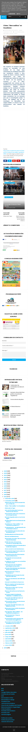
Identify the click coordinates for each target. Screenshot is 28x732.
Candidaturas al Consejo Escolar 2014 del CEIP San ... (14, 575)
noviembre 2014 (10, 501)
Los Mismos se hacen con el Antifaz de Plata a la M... (15, 562)
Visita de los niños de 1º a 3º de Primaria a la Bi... (14, 588)
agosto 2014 (9, 630)
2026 (5, 471)
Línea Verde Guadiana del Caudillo (11, 705)
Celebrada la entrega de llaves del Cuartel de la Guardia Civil (13, 190)
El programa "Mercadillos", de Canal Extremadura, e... (14, 612)
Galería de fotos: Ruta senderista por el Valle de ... (15, 503)
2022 (5, 479)
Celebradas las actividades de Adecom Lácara (17, 386)
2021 (5, 482)
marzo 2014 (8, 641)
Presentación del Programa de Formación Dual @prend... (14, 619)
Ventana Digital (6, 714)
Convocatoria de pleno (17, 399)
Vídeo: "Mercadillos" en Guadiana (15, 506)
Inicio (3, 16)
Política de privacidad (7, 720)
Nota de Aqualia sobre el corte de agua (15, 517)
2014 (5, 496)
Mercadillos (6, 33)
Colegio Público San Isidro (9, 692)
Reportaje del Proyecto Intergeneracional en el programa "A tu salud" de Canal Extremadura (14, 175)
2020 (5, 484)
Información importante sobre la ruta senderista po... (15, 551)
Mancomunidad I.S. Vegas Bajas (10, 707)
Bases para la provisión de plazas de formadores (15, 609)
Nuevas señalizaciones (12, 536)
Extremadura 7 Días (7, 698)
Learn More (11, 13)
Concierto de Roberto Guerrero (14, 582)
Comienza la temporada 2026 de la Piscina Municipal (17, 415)
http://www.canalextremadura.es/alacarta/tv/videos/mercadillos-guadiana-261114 (13, 152)
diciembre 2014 (9, 498)
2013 (5, 648)
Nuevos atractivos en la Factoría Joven (14, 591)
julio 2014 (8, 632)
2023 (5, 477)
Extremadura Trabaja (7, 699)
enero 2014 (8, 645)
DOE (2, 696)
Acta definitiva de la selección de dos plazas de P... (15, 531)
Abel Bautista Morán (9, 182)
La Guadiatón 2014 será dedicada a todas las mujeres (15, 546)
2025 (5, 473)
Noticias (11, 33)
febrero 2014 (9, 643)
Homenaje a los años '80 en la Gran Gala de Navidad (15, 539)
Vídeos (15, 33)
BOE (2, 688)
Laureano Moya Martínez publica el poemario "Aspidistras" (17, 394)
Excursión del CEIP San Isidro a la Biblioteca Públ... (14, 605)
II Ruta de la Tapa (10, 508)
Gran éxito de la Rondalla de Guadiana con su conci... (13, 622)
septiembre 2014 (10, 628)
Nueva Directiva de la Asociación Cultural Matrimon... (14, 555)
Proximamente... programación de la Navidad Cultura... (15, 528)
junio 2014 (8, 634)
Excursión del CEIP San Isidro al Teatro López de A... (14, 598)
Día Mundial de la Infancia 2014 (14, 534)
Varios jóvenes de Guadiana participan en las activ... (13, 565)
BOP (2, 690)
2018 (5, 488)
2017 (5, 490)
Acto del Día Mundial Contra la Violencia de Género (14, 510)
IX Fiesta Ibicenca (15, 406)
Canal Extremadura (19, 32)
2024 (5, 475)
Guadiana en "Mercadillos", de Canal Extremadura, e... (14, 524)
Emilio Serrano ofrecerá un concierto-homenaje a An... (13, 542)
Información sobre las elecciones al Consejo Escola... (15, 602)
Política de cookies (7, 718)
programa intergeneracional (12, 168)
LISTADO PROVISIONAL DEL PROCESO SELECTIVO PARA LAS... (15, 568)
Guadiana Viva (5, 701)
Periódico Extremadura (8, 711)
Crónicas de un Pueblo (8, 694)
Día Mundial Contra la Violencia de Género (15, 521)
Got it (18, 13)
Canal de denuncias (7, 721)
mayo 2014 (8, 636)
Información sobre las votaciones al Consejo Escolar (15, 514)
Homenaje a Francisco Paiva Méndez (13, 205)
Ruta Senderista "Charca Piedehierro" (12, 572)
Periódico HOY (5, 712)
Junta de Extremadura (8, 703)
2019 (5, 486)
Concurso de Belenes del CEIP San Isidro (15, 579)
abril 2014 (8, 639)
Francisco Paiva (9, 197)
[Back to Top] (14, 730)
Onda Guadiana (6, 709)
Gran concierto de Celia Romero (14, 549)
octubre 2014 (9, 626)
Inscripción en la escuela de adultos (13, 558)
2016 (5, 492)
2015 (5, 494)
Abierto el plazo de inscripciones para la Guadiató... (14, 584)
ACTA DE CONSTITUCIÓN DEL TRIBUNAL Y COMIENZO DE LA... (14, 595)
